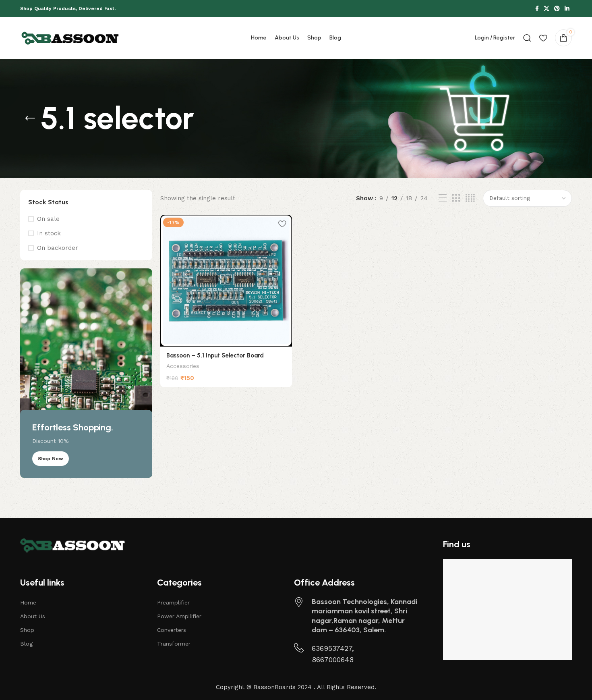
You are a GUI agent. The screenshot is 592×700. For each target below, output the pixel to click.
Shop (27, 630)
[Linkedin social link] (567, 8)
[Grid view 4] (470, 198)
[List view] (443, 198)
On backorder (57, 247)
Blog (26, 643)
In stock (49, 233)
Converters (171, 630)
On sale (48, 218)
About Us (32, 616)
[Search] (527, 38)
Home (28, 602)
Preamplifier (173, 602)
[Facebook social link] (537, 8)
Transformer (173, 643)
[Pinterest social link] (557, 8)
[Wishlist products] (543, 38)
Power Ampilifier (179, 616)
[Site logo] (70, 37)
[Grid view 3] (456, 198)
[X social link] (546, 8)
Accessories (182, 366)
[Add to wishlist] (282, 224)
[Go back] (30, 118)
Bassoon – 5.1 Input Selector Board (215, 355)
